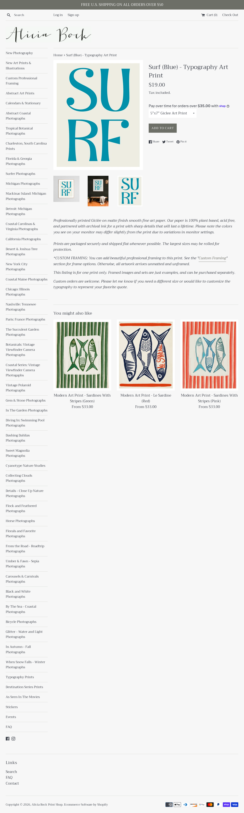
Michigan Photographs (23, 183)
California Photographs (23, 239)
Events (11, 717)
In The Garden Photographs (26, 410)
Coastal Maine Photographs (26, 279)
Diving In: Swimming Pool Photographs (25, 423)
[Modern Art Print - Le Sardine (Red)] (146, 355)
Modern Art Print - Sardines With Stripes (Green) (82, 398)
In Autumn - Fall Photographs (18, 649)
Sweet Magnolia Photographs (18, 453)
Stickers (12, 707)
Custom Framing (212, 258)
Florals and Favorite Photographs (21, 533)
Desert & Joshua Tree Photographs (22, 251)
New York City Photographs (17, 266)
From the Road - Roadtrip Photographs (25, 548)
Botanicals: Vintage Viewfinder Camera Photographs (20, 350)
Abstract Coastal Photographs (18, 116)
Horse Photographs (20, 521)
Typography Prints (20, 677)
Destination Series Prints (24, 687)
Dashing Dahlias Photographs (18, 438)
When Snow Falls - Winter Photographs (25, 664)
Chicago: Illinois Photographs (18, 292)
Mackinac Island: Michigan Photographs (26, 196)
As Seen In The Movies (23, 697)
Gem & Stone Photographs (26, 400)
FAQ (9, 727)
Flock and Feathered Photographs (21, 508)
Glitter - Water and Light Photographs (24, 634)
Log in (58, 15)
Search (11, 772)
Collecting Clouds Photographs (19, 478)
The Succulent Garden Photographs (22, 332)
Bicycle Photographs (21, 622)
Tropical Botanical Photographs (19, 131)
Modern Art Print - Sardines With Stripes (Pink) (209, 398)
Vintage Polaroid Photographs (18, 387)
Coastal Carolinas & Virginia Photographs (22, 226)
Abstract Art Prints (20, 93)
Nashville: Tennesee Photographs (21, 307)
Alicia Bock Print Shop (47, 804)
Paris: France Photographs (25, 319)
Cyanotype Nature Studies (25, 465)
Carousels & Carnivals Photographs (22, 579)
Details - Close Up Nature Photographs (24, 493)
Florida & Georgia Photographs (19, 161)
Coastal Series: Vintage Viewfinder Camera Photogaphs (23, 370)
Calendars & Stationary (23, 103)
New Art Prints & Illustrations (18, 65)
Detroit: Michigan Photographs (19, 211)
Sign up (73, 15)
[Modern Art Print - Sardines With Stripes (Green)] (82, 355)
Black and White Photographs (18, 594)
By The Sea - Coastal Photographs (21, 609)
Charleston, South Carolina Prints (26, 146)
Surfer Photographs (20, 174)
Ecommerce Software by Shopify (86, 804)
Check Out (230, 15)
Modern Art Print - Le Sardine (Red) (145, 398)
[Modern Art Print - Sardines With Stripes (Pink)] (209, 355)
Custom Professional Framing (21, 81)
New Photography (19, 53)
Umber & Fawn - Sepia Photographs (22, 563)
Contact (12, 783)
